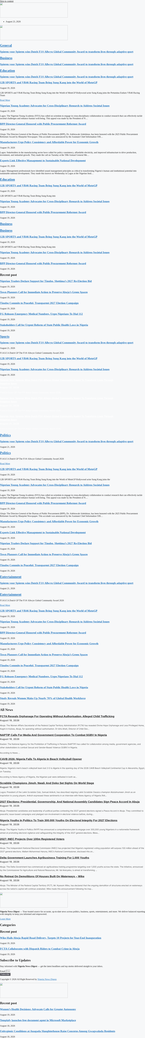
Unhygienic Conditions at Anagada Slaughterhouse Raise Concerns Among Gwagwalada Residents (57, 1031)
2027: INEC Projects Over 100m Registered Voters (32, 839)
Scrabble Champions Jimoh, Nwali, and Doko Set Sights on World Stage (47, 783)
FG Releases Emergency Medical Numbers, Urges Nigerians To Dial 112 (41, 313)
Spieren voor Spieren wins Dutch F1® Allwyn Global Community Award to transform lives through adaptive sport (66, 51)
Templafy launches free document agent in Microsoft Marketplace (38, 1020)
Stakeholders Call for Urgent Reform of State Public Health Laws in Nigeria (44, 324)
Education (7, 70)
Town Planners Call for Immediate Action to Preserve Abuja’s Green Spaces (44, 292)
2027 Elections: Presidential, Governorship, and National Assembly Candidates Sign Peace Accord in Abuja (70, 801)
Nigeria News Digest (47, 979)
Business (6, 58)
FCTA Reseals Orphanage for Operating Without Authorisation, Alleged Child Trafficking (57, 716)
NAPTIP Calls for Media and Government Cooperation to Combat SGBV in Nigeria (53, 735)
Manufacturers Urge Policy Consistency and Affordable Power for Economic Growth (49, 142)
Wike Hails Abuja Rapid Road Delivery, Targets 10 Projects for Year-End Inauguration (50, 937)
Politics (5, 435)
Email (3, 971)
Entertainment (10, 577)
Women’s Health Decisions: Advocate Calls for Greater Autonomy (38, 1009)
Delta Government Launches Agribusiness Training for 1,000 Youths (44, 857)
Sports (4, 336)
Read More (5, 100)
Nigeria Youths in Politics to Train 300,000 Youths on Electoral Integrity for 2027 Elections (58, 820)
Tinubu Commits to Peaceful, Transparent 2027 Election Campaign (39, 303)
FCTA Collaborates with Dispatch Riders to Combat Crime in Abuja (40, 948)
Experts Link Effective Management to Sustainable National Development (43, 160)
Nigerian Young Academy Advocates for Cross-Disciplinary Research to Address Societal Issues (54, 105)
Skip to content (6, 1)
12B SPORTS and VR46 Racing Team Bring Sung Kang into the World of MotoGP (48, 82)
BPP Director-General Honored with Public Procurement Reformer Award (43, 123)
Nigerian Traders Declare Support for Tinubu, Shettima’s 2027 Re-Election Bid (46, 281)
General (6, 45)
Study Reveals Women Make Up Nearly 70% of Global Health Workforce (43, 698)
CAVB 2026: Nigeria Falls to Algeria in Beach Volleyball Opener (41, 759)
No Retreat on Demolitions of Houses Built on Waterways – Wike (42, 876)
